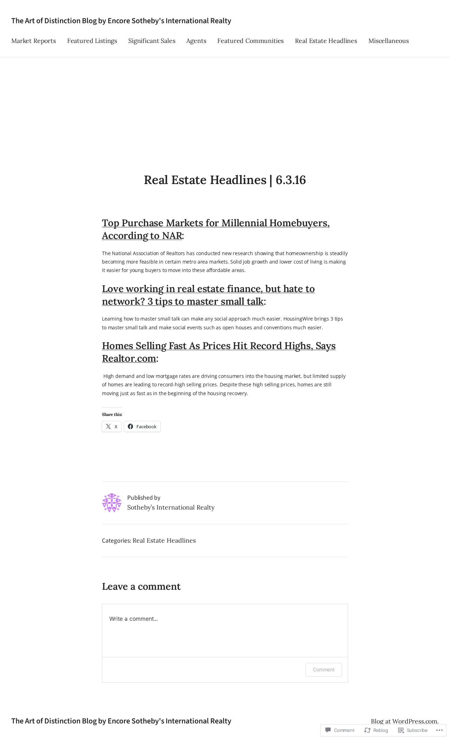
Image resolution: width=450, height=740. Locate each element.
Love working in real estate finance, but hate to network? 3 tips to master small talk (208, 295)
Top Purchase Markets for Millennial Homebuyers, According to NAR (216, 229)
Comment (324, 669)
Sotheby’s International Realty (170, 507)
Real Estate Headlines (164, 540)
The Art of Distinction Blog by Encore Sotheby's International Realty (121, 20)
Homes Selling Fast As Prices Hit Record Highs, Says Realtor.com (219, 352)
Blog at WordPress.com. (405, 721)
